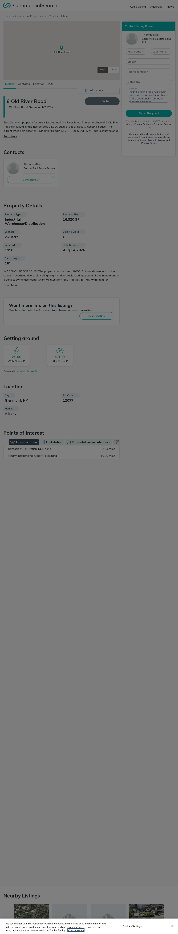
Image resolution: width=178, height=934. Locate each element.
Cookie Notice (76, 930)
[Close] (172, 926)
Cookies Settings (132, 926)
